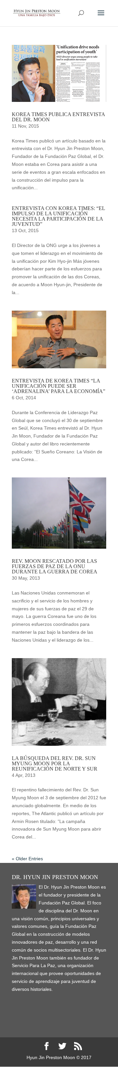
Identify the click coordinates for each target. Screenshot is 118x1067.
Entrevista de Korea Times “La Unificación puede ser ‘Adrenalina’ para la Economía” (58, 386)
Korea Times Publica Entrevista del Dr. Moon (58, 116)
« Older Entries (27, 858)
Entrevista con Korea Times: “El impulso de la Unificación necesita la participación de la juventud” (58, 216)
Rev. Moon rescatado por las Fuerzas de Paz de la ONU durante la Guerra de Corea (54, 566)
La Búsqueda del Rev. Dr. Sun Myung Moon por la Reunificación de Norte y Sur (54, 763)
